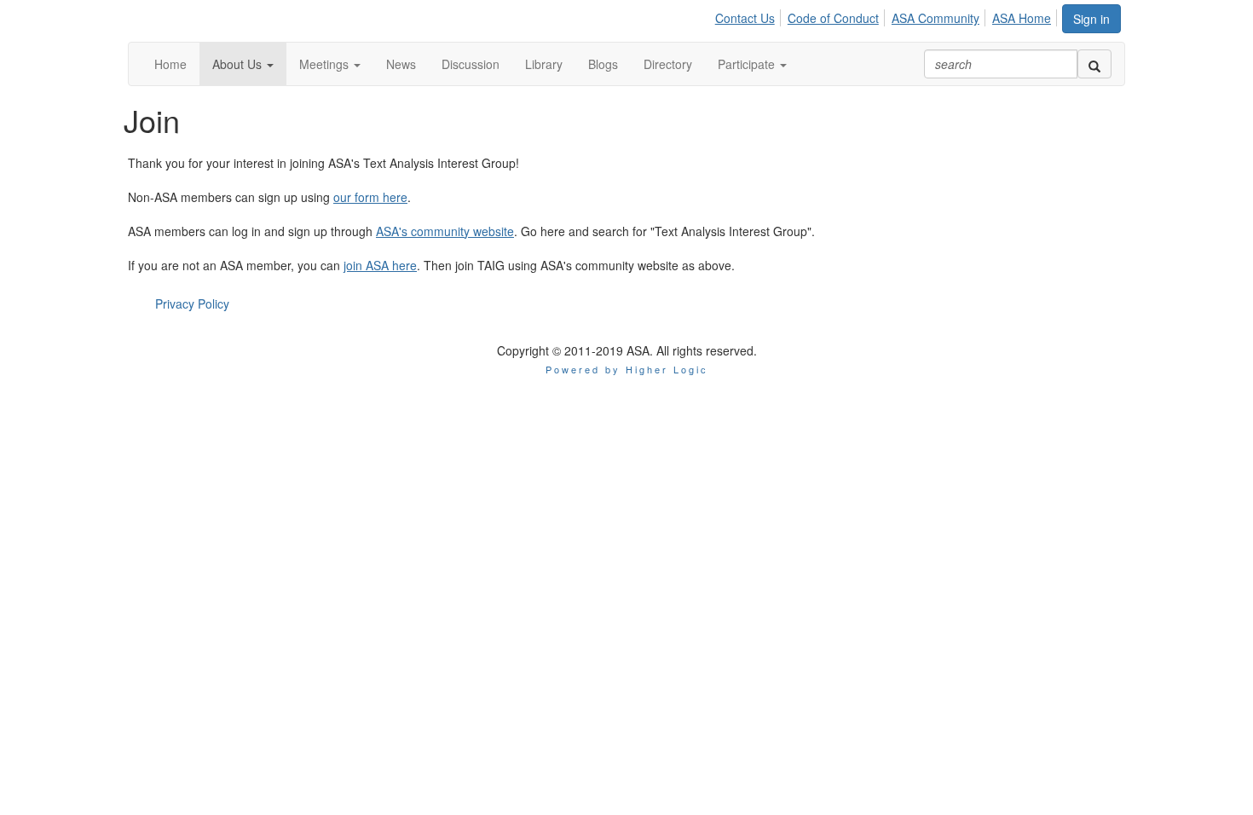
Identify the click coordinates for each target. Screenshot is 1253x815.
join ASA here (380, 265)
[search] (1094, 63)
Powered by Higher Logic (627, 369)
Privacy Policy (192, 303)
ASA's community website (445, 231)
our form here (370, 196)
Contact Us (745, 17)
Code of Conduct (833, 17)
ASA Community (935, 17)
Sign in (1091, 18)
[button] (242, 64)
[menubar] (887, 15)
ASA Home (1021, 17)
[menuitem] (749, 15)
